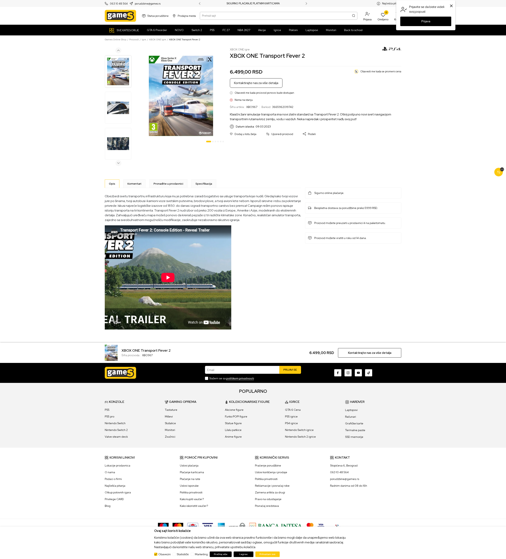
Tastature (171, 410)
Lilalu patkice (233, 430)
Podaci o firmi (113, 479)
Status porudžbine (158, 15)
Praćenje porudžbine (268, 465)
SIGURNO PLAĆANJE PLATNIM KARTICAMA (253, 3)
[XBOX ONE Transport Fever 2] (111, 352)
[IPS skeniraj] (338, 526)
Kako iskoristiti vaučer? (194, 506)
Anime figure (233, 436)
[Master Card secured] (310, 526)
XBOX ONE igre (157, 39)
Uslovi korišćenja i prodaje (271, 472)
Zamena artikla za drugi (270, 492)
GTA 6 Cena (293, 410)
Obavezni (164, 554)
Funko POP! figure (236, 416)
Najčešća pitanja (391, 3)
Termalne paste (355, 430)
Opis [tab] (112, 183)
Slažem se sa (231, 378)
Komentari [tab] (134, 183)
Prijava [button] (425, 21)
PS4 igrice (291, 423)
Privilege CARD (114, 499)
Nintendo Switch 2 (116, 430)
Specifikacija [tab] (203, 183)
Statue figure (233, 423)
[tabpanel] (181, 95)
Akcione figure (234, 410)
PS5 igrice (291, 416)
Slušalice (170, 423)
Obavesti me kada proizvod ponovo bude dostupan (264, 92)
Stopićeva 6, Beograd (344, 465)
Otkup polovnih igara (118, 492)
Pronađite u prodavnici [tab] (168, 183)
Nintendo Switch (115, 423)
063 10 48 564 (119, 3)
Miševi (169, 416)
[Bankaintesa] (276, 526)
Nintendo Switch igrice (299, 430)
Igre (144, 39)
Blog (107, 506)
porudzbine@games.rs (147, 3)
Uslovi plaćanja (189, 465)
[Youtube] (358, 372)
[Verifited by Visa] (320, 526)
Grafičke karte (354, 423)
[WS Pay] (237, 526)
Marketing (201, 554)
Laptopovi (351, 410)
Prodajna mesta (187, 15)
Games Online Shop (115, 39)
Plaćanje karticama (192, 472)
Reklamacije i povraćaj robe (272, 485)
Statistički (183, 554)
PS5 (107, 410)
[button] (367, 15)
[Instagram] (348, 372)
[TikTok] (368, 372)
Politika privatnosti (191, 492)
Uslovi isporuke (189, 485)
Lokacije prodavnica (117, 465)
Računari (350, 416)
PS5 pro (109, 416)
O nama (110, 472)
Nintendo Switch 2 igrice (300, 436)
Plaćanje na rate (190, 479)
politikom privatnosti (240, 378)
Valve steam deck (116, 436)
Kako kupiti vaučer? (192, 499)
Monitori (170, 430)
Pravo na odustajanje (268, 499)
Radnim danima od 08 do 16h (348, 485)
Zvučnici (170, 436)
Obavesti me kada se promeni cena (380, 71)
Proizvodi (134, 39)
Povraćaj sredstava (267, 506)
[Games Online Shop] (120, 16)
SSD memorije (354, 437)
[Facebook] (337, 372)
